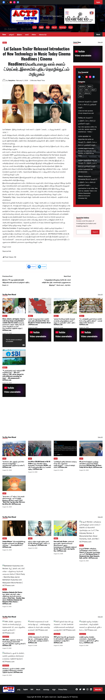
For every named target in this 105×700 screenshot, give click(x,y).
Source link (6, 251)
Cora (80, 102)
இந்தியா (90, 86)
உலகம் (80, 89)
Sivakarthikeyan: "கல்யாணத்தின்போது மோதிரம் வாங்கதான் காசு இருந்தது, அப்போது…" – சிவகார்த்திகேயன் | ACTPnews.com (13, 544)
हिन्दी (47, 27)
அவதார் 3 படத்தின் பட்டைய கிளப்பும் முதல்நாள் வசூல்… (87, 104)
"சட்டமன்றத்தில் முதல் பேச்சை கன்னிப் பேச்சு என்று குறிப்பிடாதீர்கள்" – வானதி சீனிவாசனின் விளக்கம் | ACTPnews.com (90, 321)
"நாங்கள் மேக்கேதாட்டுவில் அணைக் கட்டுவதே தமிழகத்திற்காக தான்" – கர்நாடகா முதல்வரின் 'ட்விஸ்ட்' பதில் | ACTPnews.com (64, 321)
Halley (80, 118)
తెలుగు (54, 27)
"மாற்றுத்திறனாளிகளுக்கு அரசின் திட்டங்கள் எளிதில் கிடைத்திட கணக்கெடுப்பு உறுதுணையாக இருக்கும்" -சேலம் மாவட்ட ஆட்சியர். (56, 282)
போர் (80, 93)
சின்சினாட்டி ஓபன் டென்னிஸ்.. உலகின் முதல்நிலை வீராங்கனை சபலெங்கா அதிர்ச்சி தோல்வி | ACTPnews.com (13, 670)
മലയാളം (63, 27)
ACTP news (62, 697)
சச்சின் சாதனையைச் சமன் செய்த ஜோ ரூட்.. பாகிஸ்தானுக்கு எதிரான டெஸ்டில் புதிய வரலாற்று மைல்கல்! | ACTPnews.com (38, 640)
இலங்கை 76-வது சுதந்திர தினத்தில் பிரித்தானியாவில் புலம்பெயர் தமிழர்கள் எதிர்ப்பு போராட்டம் (15, 282)
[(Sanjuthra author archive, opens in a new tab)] (4, 81)
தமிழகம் (93, 89)
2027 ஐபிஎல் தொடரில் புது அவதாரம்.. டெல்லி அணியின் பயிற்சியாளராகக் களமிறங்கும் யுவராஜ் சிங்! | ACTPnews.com (64, 640)
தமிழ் (34, 27)
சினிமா (4, 42)
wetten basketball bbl (86, 160)
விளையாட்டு (87, 93)
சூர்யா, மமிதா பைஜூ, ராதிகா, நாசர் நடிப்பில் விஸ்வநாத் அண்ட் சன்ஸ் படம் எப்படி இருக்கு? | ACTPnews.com (39, 543)
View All (100, 42)
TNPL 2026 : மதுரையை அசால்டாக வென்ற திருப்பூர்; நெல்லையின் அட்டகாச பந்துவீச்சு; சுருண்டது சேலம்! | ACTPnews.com (14, 642)
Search (95, 232)
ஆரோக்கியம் (82, 86)
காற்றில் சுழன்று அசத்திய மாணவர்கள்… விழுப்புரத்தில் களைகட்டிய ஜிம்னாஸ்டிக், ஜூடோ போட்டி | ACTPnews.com (89, 640)
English (41, 27)
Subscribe (98, 689)
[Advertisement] (52, 419)
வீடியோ (80, 96)
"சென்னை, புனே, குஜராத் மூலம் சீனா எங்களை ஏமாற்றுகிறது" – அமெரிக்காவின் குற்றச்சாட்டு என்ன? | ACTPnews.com (13, 464)
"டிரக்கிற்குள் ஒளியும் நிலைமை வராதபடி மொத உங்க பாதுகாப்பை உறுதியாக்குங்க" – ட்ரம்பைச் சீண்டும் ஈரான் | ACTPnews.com (65, 464)
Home (4, 34)
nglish (98, 2)
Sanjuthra (11, 80)
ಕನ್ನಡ (70, 27)
